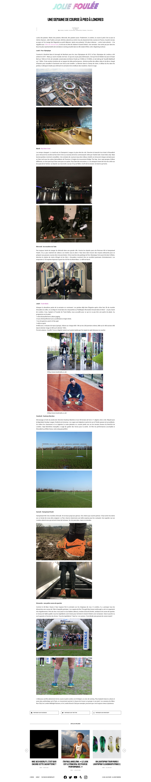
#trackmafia (90, 30)
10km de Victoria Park (51, 44)
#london (62, 30)
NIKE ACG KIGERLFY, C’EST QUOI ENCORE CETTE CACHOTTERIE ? (44, 763)
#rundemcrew (79, 30)
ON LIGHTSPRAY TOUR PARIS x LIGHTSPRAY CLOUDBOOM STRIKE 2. (107, 763)
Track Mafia (44, 303)
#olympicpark (72, 30)
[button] (44, 712)
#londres (66, 30)
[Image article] (44, 744)
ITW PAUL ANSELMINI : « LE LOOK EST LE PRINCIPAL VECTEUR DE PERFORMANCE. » (75, 764)
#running (84, 30)
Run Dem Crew (45, 148)
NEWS (41, 767)
